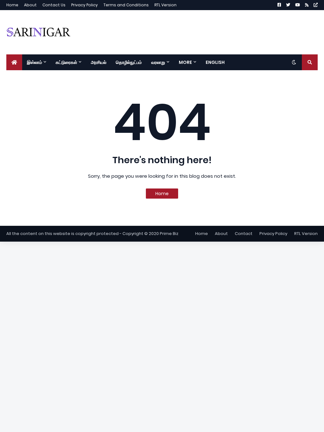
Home (12, 5)
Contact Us (53, 5)
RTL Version (165, 5)
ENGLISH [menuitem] (215, 62)
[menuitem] (14, 62)
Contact (243, 234)
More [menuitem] (185, 62)
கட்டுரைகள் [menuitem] (66, 62)
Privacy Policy (84, 5)
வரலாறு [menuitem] (158, 62)
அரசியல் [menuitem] (98, 62)
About (30, 5)
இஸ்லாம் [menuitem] (34, 62)
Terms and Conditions (126, 5)
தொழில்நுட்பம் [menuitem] (129, 62)
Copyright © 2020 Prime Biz (150, 234)
